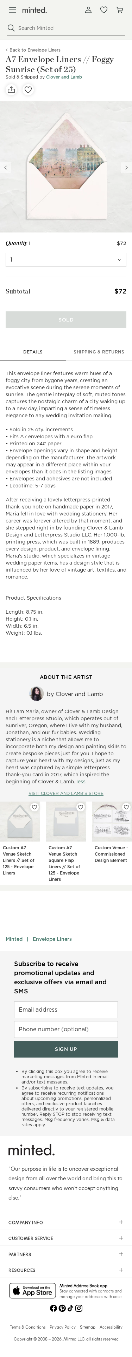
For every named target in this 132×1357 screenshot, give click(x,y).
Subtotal (18, 291)
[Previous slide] (5, 167)
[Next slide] (126, 167)
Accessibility (111, 1327)
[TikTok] (70, 1307)
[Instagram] (79, 1307)
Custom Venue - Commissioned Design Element (111, 854)
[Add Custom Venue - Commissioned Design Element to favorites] (126, 807)
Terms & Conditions (27, 1327)
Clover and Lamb (64, 77)
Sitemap (87, 1327)
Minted (14, 939)
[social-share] (11, 89)
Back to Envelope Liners (35, 50)
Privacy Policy (63, 1327)
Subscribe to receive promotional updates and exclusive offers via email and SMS (60, 977)
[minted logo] (35, 10)
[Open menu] (12, 9)
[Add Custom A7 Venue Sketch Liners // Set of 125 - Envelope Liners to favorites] (34, 807)
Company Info (25, 1222)
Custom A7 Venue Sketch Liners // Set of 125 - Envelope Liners (18, 860)
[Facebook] (53, 1307)
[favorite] (28, 89)
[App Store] (32, 1291)
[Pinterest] (62, 1307)
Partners (19, 1254)
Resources (22, 1270)
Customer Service (30, 1238)
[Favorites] (103, 9)
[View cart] (119, 9)
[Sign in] (88, 9)
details (33, 352)
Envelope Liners (52, 939)
